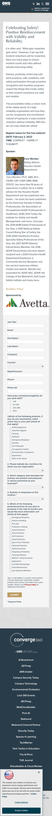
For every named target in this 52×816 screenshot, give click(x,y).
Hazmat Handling (19, 521)
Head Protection (18, 539)
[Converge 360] (26, 640)
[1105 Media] (26, 652)
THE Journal (26, 760)
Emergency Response (20, 440)
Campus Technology (26, 683)
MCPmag (26, 701)
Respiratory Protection (21, 552)
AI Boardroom (26, 659)
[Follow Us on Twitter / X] (42, 4)
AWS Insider (25, 671)
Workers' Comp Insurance (22, 558)
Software (15, 437)
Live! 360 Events (26, 695)
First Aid (15, 524)
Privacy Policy (30, 585)
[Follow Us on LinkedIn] (38, 3)
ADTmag (26, 665)
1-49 (14, 401)
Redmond (26, 719)
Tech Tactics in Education (26, 748)
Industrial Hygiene (19, 431)
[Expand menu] (47, 4)
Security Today (26, 730)
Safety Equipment (19, 427)
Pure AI (26, 713)
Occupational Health (20, 449)
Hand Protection (18, 530)
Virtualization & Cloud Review (26, 766)
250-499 (16, 408)
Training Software (19, 555)
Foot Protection (18, 533)
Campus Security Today (26, 677)
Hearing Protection (19, 546)
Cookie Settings (21, 802)
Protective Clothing (19, 527)
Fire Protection (18, 446)
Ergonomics (16, 456)
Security (15, 443)
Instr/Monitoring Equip (21, 564)
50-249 (16, 405)
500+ (15, 411)
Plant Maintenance (19, 567)
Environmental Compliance (23, 452)
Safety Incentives (19, 549)
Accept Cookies (21, 810)
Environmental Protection (26, 689)
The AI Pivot (25, 754)
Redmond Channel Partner (26, 724)
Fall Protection (18, 536)
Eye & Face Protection (20, 542)
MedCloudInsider (26, 707)
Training (15, 434)
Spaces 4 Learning (26, 736)
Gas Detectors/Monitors (21, 571)
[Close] (39, 772)
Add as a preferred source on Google (42, 9)
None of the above (19, 459)
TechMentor (26, 742)
